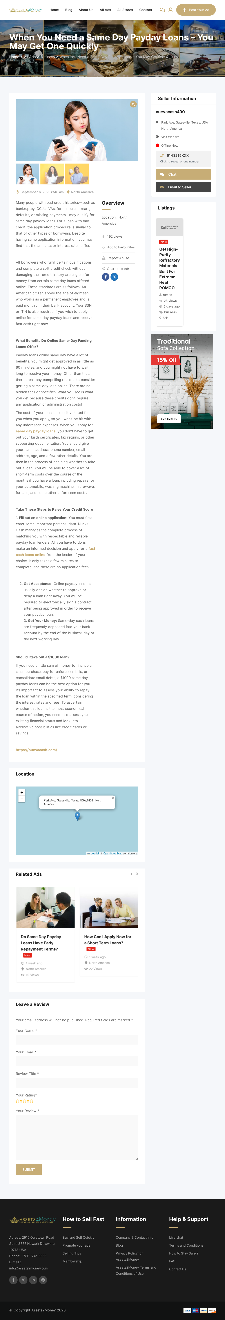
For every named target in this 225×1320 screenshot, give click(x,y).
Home (54, 10)
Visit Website (170, 137)
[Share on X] (114, 277)
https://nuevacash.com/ (36, 750)
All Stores (125, 10)
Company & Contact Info (134, 1237)
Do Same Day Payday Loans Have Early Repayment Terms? (41, 942)
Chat (171, 174)
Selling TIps (72, 1253)
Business (170, 312)
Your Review (27, 1111)
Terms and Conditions (186, 1245)
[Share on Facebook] (105, 277)
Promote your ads (76, 1245)
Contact (145, 10)
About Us (86, 10)
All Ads (105, 10)
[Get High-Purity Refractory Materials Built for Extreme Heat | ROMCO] (169, 227)
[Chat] (162, 10)
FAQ (172, 1261)
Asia (166, 318)
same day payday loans (36, 431)
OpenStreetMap (112, 853)
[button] (77, 816)
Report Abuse (118, 258)
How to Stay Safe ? (183, 1253)
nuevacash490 (170, 111)
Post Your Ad (199, 10)
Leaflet (94, 853)
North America (82, 192)
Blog (68, 10)
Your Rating (26, 1095)
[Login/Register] (170, 10)
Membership (72, 1261)
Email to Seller (179, 187)
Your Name (26, 1030)
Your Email (26, 1052)
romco (167, 295)
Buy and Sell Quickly (78, 1237)
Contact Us (177, 1269)
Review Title (27, 1073)
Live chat (176, 1237)
